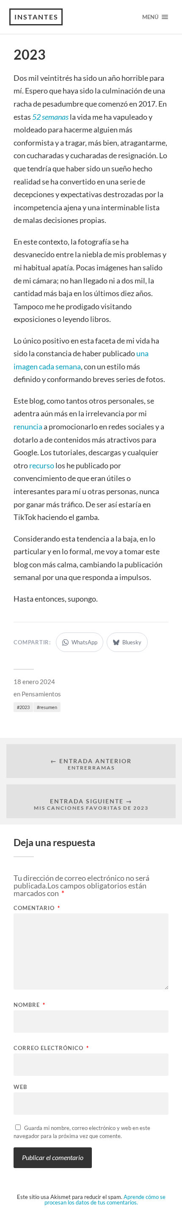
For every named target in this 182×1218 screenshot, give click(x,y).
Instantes (36, 17)
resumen (48, 707)
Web (20, 1087)
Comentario (37, 908)
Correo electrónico (51, 1048)
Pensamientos (41, 694)
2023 (24, 707)
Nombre (29, 1005)
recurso (41, 465)
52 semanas (50, 116)
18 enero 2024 (34, 681)
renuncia (28, 426)
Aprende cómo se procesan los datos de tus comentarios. (104, 1199)
